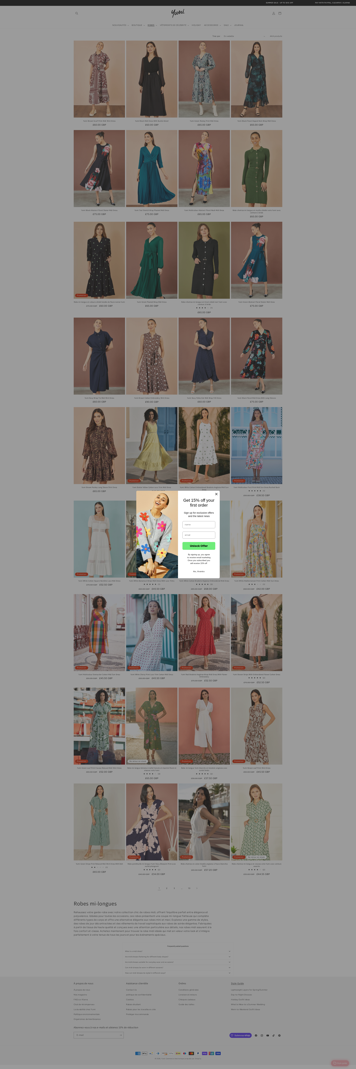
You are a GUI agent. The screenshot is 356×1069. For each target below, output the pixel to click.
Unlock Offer (199, 546)
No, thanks (199, 571)
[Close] (216, 494)
